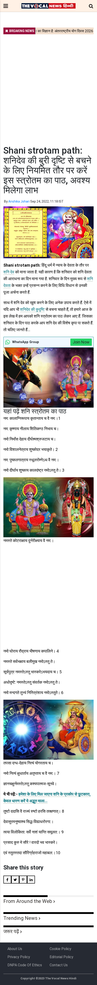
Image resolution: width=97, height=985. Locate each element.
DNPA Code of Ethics (24, 965)
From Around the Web (27, 901)
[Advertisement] (48, 87)
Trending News (20, 918)
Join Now (81, 342)
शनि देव (8, 272)
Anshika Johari (19, 201)
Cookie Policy (60, 949)
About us (14, 949)
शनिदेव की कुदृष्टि (32, 309)
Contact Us (59, 965)
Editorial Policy (61, 957)
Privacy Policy (18, 957)
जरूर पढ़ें (11, 931)
